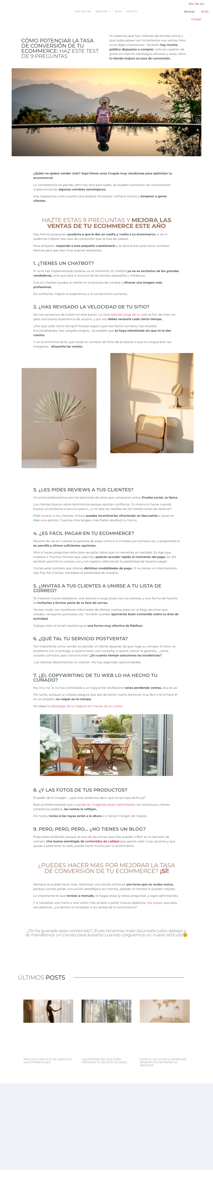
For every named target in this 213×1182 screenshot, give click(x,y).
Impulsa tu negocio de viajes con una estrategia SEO (47, 1061)
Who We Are (83, 11)
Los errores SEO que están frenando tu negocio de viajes (104, 1061)
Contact (131, 11)
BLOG (118, 11)
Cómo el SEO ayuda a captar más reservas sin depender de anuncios (163, 1062)
